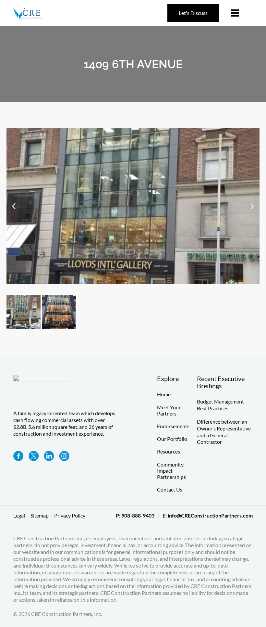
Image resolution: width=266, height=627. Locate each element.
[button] (14, 206)
